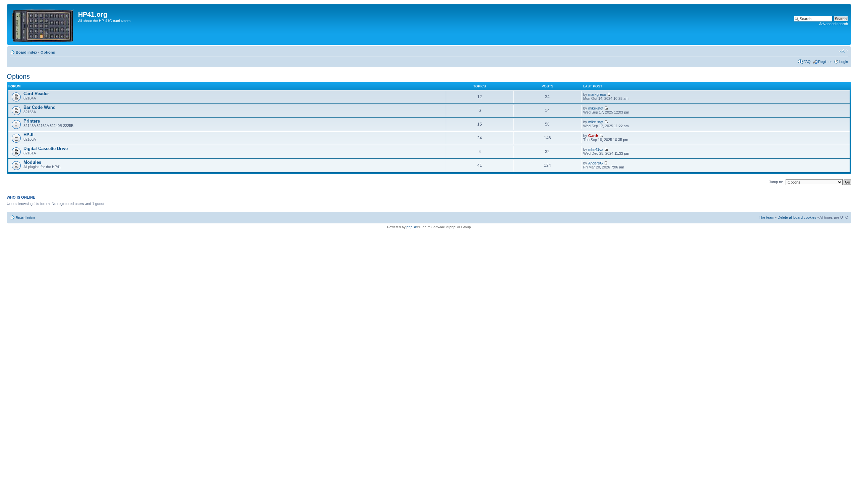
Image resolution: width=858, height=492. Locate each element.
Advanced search (833, 24)
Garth (593, 136)
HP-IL (29, 134)
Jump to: (776, 182)
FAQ (807, 62)
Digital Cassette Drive (45, 148)
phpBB (412, 227)
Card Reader (36, 93)
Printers (31, 121)
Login (843, 62)
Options (48, 52)
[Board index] (43, 24)
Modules (32, 162)
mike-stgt (595, 108)
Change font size (843, 51)
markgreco (597, 94)
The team (766, 217)
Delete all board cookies (797, 217)
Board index (26, 52)
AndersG (595, 163)
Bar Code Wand (39, 107)
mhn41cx (595, 149)
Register (825, 62)
